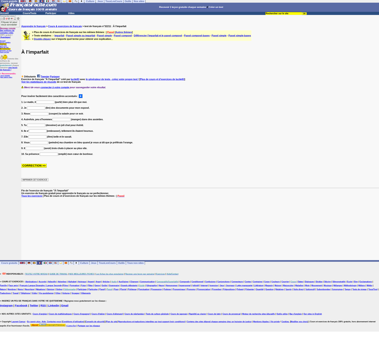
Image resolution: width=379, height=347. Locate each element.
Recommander (5, 49)
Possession (156, 289)
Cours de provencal (231, 314)
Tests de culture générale (157, 314)
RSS (43, 305)
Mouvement (316, 285)
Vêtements (86, 293)
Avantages (5, 37)
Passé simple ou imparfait (80, 35)
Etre (356, 282)
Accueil (4, 13)
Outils (121, 263)
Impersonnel (185, 285)
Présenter (249, 289)
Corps (267, 282)
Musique (328, 285)
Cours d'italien (98, 314)
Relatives (279, 289)
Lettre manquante (244, 285)
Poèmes (167, 289)
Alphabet (72, 282)
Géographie (151, 285)
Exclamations (365, 282)
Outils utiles (282, 314)
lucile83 (75, 79)
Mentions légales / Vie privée (266, 322)
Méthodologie (350, 285)
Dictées (319, 282)
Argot (98, 282)
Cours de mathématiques (60, 314)
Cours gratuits (9, 263)
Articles (106, 282)
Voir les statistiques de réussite (38, 82)
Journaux (230, 285)
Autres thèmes (123, 32)
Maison (278, 285)
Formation (74, 285)
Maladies (299, 285)
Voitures (66, 293)
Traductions (5, 293)
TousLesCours (107, 263)
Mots (307, 285)
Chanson (134, 282)
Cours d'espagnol (82, 314)
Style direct (298, 289)
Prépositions (229, 289)
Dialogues (309, 282)
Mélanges (337, 285)
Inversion (213, 285)
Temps (348, 289)
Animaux (82, 282)
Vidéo (34, 293)
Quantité (260, 289)
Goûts (104, 285)
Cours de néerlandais (134, 314)
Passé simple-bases (239, 35)
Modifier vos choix (299, 322)
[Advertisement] (200, 226)
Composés (185, 282)
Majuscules (288, 285)
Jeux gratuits (5, 75)
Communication (147, 282)
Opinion (50, 289)
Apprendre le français (33, 26)
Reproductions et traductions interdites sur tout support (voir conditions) (151, 322)
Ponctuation (143, 289)
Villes (57, 293)
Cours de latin (214, 314)
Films (65, 285)
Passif (102, 289)
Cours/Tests (29, 13)
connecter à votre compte (54, 87)
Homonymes (171, 285)
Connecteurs (237, 282)
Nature (3, 289)
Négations (40, 289)
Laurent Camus (18, 322)
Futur (83, 285)
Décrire (327, 282)
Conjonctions (223, 282)
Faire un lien (4, 52)
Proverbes (216, 289)
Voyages (75, 293)
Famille (3, 285)
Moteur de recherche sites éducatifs (258, 314)
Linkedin (53, 305)
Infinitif (195, 285)
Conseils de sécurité (95, 322)
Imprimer (3, 44)
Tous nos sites (135, 263)
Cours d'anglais (40, 314)
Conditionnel (197, 282)
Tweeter (45, 76)
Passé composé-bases (197, 35)
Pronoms (191, 289)
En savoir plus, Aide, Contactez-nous (44, 322)
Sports (288, 289)
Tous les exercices (31, 196)
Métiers (361, 285)
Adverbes (62, 282)
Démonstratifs (339, 282)
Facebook (21, 305)
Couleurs (275, 282)
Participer (50, 13)
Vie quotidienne (46, 293)
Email (64, 305)
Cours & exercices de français (65, 26)
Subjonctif (310, 289)
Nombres (12, 289)
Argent (91, 282)
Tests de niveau (359, 289)
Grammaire (114, 285)
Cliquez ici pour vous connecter (9, 23)
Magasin (269, 285)
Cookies (285, 322)
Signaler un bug (5, 50)
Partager (55, 76)
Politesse (132, 289)
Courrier (285, 282)
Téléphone (25, 293)
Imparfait (59, 35)
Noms (20, 289)
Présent (240, 289)
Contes (248, 282)
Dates (300, 282)
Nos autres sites (6, 77)
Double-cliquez (42, 39)
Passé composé (123, 35)
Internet (204, 285)
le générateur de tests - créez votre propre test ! (112, 79)
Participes (82, 289)
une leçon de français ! (8, 68)
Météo (369, 285)
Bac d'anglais (295, 314)
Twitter (34, 305)
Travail (16, 293)
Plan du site (4, 47)
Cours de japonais (179, 314)
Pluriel (123, 289)
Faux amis (13, 285)
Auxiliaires (123, 282)
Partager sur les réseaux (89, 326)
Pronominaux (179, 289)
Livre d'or (3, 45)
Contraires (257, 282)
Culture (84, 263)
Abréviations (31, 282)
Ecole (349, 282)
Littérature (258, 285)
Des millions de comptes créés (7, 30)
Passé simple (104, 35)
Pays (116, 289)
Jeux (93, 263)
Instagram (6, 305)
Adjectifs (52, 282)
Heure (161, 285)
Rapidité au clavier (197, 314)
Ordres (59, 289)
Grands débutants (129, 285)
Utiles (71, 13)
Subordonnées (323, 289)
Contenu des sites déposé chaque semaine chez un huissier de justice (219, 322)
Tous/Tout (372, 289)
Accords (42, 282)
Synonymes (337, 289)
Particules (93, 289)
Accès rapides (5, 42)
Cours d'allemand (115, 314)
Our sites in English (312, 314)
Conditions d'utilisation (73, 322)
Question (269, 289)
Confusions (210, 282)
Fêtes (90, 285)
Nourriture (29, 289)
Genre (97, 285)
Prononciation (203, 289)
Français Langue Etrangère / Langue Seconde (41, 285)
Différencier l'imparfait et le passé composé (158, 35)
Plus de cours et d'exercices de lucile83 (162, 79)
